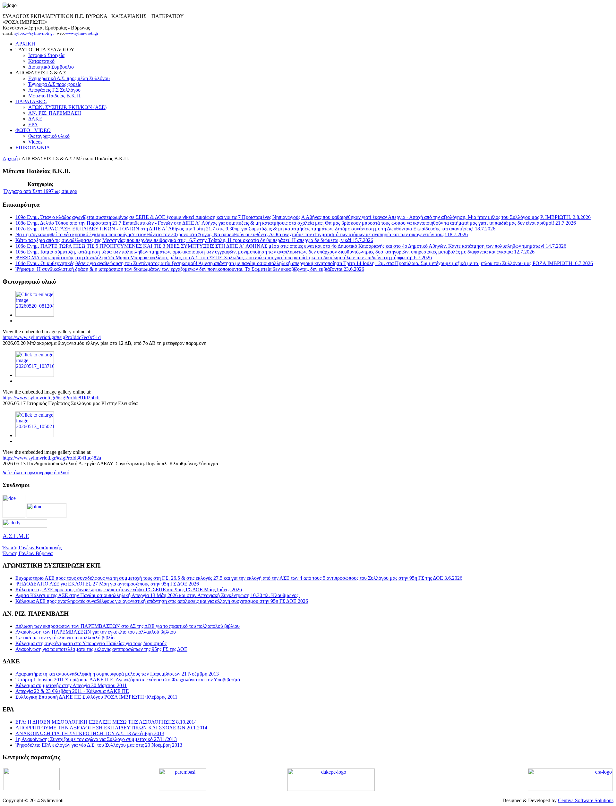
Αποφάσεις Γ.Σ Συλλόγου (54, 90)
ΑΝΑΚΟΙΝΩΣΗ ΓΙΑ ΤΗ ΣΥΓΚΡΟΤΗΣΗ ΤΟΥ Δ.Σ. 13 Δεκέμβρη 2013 (89, 733)
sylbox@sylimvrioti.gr (35, 33)
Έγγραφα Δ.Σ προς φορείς (54, 84)
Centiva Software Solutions (585, 800)
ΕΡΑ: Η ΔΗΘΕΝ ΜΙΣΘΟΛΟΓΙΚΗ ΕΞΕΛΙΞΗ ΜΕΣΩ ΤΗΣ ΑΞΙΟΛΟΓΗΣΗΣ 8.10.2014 (106, 722)
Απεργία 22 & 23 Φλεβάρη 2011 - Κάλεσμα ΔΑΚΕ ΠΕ (72, 691)
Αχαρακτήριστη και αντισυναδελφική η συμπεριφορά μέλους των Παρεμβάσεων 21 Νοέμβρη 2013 (117, 674)
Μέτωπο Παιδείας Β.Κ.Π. (54, 95)
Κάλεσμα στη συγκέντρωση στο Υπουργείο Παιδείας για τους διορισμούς (91, 643)
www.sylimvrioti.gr (81, 33)
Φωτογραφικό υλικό (49, 136)
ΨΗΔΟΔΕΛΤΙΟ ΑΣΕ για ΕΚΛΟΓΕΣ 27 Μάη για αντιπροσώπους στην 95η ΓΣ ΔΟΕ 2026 (107, 583)
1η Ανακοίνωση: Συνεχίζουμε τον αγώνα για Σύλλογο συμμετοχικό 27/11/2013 (96, 739)
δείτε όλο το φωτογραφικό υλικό (36, 472)
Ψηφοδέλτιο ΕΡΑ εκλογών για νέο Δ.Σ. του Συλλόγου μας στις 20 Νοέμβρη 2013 (98, 745)
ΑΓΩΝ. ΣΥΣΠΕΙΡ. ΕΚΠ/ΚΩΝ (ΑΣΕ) (67, 107)
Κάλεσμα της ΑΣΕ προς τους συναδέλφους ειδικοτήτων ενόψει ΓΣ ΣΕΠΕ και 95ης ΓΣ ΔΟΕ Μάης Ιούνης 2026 (128, 589)
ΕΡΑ (33, 124)
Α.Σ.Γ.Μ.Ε (16, 536)
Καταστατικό (41, 61)
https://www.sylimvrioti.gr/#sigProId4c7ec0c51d (52, 337)
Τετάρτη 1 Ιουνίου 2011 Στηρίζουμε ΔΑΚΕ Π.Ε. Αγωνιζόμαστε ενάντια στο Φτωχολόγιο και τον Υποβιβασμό (127, 679)
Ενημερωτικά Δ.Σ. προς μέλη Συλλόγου (69, 78)
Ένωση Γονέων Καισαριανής (32, 547)
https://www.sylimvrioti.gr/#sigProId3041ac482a (52, 458)
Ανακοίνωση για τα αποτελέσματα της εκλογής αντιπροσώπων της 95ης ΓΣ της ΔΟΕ (101, 649)
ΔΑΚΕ (35, 118)
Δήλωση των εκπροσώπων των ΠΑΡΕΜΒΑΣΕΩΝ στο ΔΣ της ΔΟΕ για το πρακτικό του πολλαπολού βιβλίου (127, 626)
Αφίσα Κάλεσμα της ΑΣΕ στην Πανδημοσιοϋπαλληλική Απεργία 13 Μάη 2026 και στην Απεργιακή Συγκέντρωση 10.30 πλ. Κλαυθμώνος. (157, 595)
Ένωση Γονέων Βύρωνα (28, 553)
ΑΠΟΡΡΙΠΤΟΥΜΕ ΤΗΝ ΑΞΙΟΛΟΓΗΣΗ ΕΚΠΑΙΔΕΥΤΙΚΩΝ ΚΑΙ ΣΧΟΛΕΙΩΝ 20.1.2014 (111, 727)
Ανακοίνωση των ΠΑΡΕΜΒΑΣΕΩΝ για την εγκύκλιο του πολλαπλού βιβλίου (95, 632)
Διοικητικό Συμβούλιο (51, 67)
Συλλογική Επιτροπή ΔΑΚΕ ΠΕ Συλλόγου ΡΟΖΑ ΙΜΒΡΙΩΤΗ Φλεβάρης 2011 (96, 697)
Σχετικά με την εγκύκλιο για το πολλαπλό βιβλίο (65, 637)
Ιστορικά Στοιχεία (46, 55)
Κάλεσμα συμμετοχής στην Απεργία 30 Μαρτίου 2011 (71, 685)
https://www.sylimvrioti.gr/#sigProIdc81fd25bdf (51, 397)
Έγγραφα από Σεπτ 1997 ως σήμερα (40, 191)
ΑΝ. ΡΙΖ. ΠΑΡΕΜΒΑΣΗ (54, 113)
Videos (35, 142)
